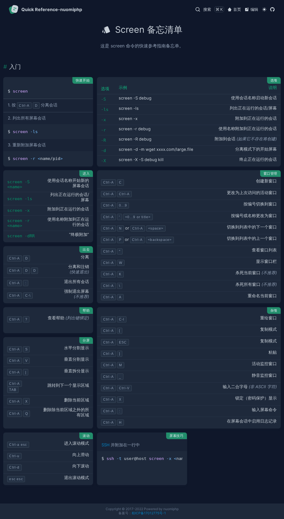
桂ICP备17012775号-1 (149, 513)
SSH (106, 444)
